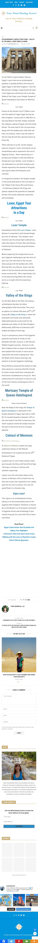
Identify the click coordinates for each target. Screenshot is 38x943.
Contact (21, 2)
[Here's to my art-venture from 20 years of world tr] (6, 900)
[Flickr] (21, 5)
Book (16, 2)
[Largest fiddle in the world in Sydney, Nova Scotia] (19, 900)
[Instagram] (16, 5)
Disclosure (29, 2)
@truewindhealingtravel (19, 875)
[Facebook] (13, 5)
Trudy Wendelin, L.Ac (12, 44)
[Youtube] (24, 5)
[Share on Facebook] (23, 600)
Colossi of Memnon (11, 446)
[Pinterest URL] (7, 849)
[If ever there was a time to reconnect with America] (32, 900)
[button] (3, 659)
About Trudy (9, 2)
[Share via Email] (29, 600)
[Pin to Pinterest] (27, 600)
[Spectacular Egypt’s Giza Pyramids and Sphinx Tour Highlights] (19, 654)
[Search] (33, 28)
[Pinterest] (18, 5)
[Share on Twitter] (25, 600)
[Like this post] (21, 600)
